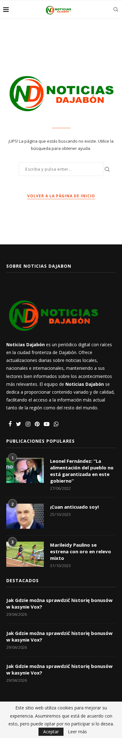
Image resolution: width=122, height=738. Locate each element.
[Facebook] (10, 424)
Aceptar (51, 732)
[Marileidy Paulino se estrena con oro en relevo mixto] (25, 554)
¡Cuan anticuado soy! (74, 507)
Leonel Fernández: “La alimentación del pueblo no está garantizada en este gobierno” (82, 471)
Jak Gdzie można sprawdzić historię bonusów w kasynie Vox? (59, 603)
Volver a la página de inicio (61, 196)
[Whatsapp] (56, 424)
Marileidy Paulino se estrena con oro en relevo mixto (80, 551)
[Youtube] (47, 424)
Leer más (77, 732)
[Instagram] (28, 424)
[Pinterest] (37, 424)
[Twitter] (18, 424)
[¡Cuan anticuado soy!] (25, 516)
